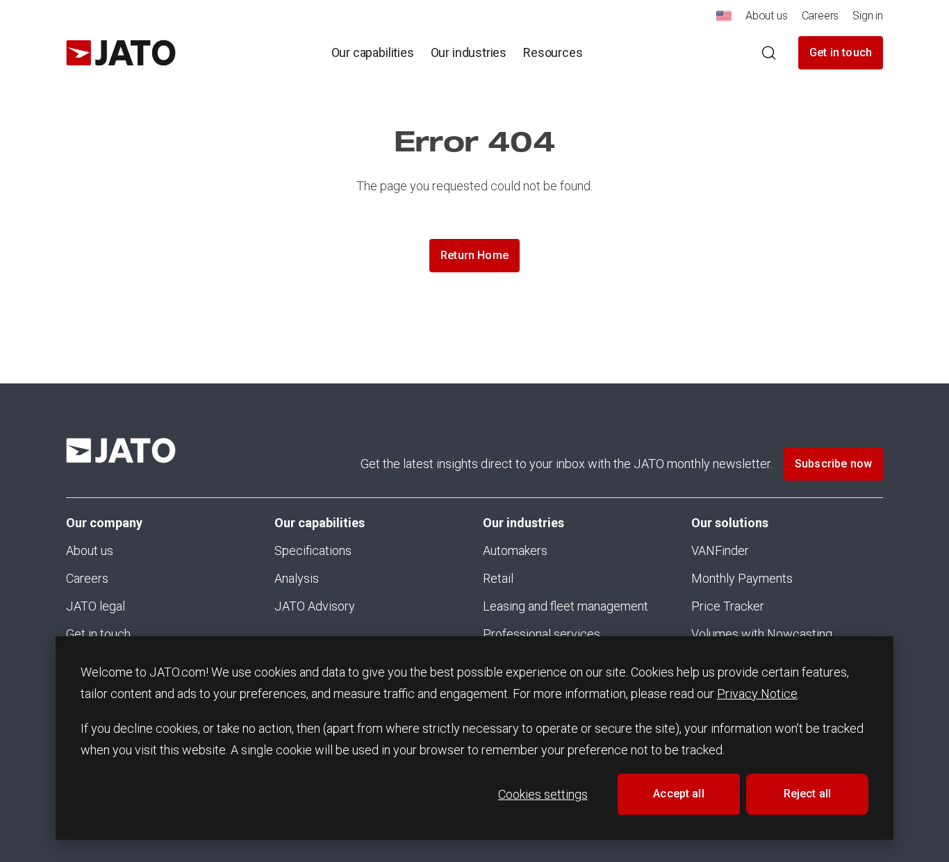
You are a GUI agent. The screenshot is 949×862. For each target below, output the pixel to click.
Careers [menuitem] (820, 15)
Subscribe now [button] (833, 463)
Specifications (313, 550)
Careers (87, 578)
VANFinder (720, 550)
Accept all (678, 793)
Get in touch (840, 52)
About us (89, 550)
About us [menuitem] (766, 15)
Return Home (474, 255)
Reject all (808, 793)
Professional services (541, 634)
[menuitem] (724, 19)
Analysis (296, 578)
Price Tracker (727, 606)
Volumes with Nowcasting (761, 634)
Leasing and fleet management (565, 606)
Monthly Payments (742, 578)
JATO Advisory (314, 606)
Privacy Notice (757, 693)
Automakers (515, 550)
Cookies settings (543, 794)
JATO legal (95, 606)
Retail (498, 578)
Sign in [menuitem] (867, 15)
